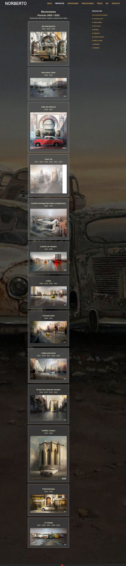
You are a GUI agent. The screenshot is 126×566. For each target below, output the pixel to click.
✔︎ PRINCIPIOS (95, 48)
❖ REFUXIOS (95, 29)
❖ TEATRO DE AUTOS (97, 18)
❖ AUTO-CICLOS (96, 26)
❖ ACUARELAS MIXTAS (98, 37)
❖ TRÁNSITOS (96, 33)
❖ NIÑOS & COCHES (97, 40)
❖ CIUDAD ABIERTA (97, 22)
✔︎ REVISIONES (96, 44)
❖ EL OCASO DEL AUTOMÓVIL (99, 15)
